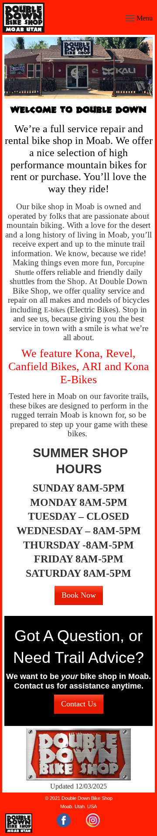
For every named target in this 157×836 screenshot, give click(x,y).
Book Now (78, 595)
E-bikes (54, 310)
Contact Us (78, 703)
